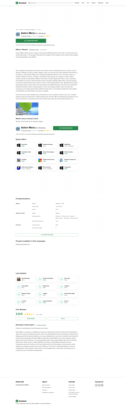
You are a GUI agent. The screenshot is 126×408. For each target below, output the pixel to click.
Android (93, 2)
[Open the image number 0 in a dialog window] (27, 108)
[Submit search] (29, 3)
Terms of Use (72, 387)
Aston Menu (33, 33)
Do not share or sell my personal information (74, 393)
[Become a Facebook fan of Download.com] (96, 385)
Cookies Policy (72, 390)
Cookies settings (72, 396)
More (107, 2)
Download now (32, 41)
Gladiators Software (41, 325)
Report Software (48, 234)
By (26, 36)
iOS (88, 2)
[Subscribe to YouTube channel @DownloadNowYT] (102, 385)
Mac (83, 2)
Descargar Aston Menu (21, 244)
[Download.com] (21, 3)
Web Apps (100, 2)
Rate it (63, 318)
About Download (46, 385)
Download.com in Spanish (48, 392)
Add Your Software (46, 387)
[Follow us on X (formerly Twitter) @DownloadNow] (99, 385)
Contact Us (44, 390)
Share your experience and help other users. (43, 45)
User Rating (41, 36)
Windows (77, 2)
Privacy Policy (72, 385)
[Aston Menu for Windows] (18, 34)
